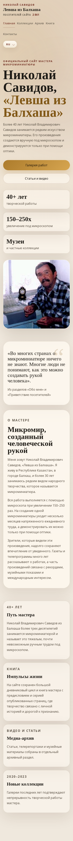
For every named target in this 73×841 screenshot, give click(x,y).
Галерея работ (36, 165)
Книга (50, 23)
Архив (39, 23)
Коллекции (25, 23)
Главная (9, 23)
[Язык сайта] (10, 44)
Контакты (10, 34)
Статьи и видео (36, 178)
